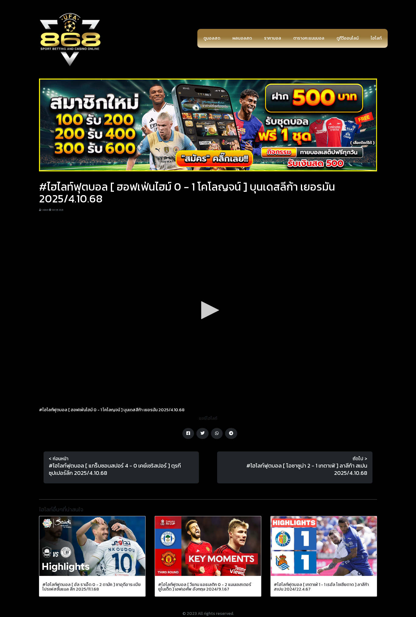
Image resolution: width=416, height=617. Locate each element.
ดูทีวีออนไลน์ (347, 38)
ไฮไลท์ (376, 38)
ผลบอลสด (242, 38)
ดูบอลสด (211, 38)
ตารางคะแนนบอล (308, 38)
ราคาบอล (272, 38)
